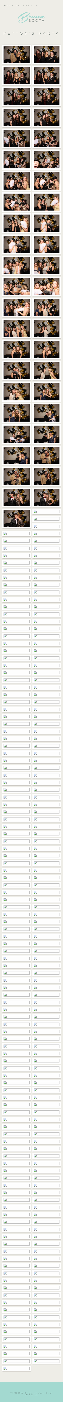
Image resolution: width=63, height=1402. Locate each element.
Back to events (21, 5)
